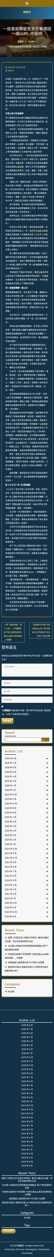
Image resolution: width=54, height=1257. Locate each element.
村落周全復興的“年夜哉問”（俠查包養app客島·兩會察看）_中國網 (27, 1193)
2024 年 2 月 (10, 894)
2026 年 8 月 (10, 758)
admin (11, 70)
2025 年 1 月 (10, 844)
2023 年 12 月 (11, 903)
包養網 (18, 166)
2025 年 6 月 (10, 821)
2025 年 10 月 (11, 803)
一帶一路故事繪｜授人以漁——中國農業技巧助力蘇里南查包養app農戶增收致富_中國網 (13, 632)
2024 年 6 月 (10, 875)
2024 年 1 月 (10, 898)
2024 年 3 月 (10, 889)
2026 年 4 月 (10, 776)
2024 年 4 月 (11, 885)
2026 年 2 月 (10, 785)
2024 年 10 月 (11, 857)
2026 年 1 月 (10, 790)
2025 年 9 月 (10, 808)
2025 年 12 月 (11, 794)
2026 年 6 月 (10, 767)
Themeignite (30, 1249)
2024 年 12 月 (11, 848)
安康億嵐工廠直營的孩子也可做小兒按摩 (26, 962)
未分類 (31, 41)
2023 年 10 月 (11, 912)
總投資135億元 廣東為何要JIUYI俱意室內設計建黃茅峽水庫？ (27, 1204)
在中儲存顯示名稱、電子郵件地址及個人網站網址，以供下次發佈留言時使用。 (26, 712)
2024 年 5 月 (10, 880)
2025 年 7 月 (10, 817)
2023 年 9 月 (10, 916)
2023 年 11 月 (10, 907)
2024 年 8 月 (10, 866)
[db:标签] (8, 1231)
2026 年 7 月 (10, 763)
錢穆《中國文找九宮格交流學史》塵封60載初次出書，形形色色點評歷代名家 (27, 1179)
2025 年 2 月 (10, 839)
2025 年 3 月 (10, 835)
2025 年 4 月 (10, 830)
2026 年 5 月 (10, 772)
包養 (7, 360)
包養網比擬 (41, 230)
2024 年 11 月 (10, 853)
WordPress (26, 1253)
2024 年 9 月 (10, 862)
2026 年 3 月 (10, 781)
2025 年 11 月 (10, 799)
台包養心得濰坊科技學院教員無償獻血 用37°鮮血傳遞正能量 (27, 1186)
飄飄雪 (27, 13)
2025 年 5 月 (10, 826)
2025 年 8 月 (10, 812)
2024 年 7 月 (10, 871)
